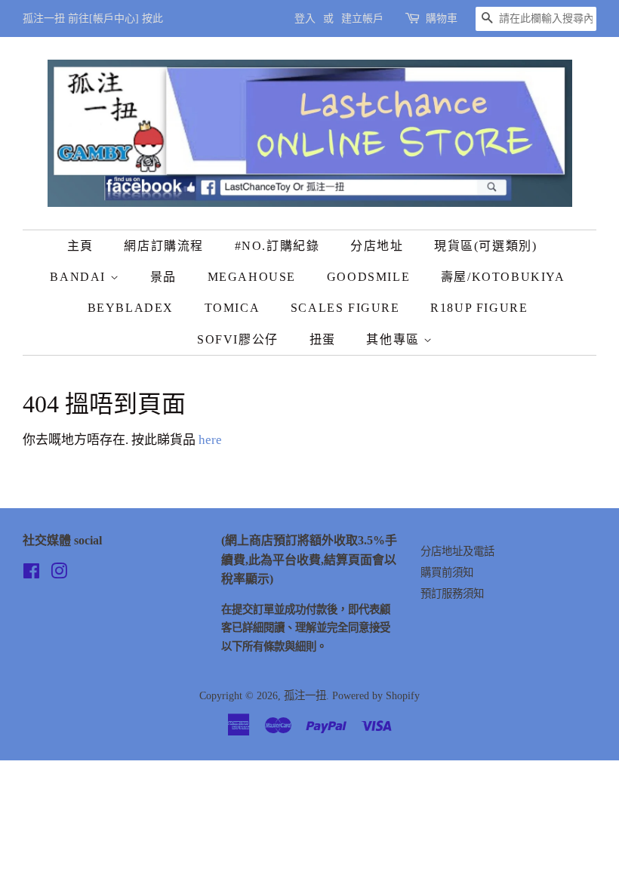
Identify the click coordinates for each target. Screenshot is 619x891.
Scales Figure (345, 307)
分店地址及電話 (457, 551)
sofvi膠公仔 (238, 339)
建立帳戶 (362, 18)
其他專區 (394, 339)
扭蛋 (323, 339)
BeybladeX (131, 307)
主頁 (80, 245)
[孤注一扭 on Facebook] (31, 574)
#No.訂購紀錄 (277, 245)
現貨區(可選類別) (485, 245)
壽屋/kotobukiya (503, 276)
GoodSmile (368, 276)
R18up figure (479, 307)
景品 (163, 276)
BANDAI (79, 276)
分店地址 (376, 245)
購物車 (441, 18)
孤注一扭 (305, 695)
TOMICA (232, 307)
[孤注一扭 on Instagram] (59, 574)
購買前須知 (446, 572)
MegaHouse (252, 276)
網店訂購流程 (164, 245)
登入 (305, 18)
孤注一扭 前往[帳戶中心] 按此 (93, 18)
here (210, 440)
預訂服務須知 (452, 593)
